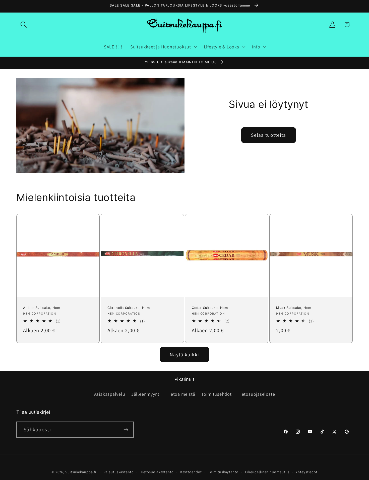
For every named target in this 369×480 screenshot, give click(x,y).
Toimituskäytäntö (223, 471)
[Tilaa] (126, 430)
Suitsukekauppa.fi (80, 471)
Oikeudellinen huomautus (267, 471)
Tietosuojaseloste (256, 394)
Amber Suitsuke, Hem (41, 308)
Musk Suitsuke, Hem (293, 308)
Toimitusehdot (216, 394)
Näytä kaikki (184, 354)
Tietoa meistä (181, 394)
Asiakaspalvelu (109, 394)
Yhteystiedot (307, 471)
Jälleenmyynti (146, 394)
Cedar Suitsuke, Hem (210, 308)
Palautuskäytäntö (118, 471)
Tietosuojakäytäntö (157, 471)
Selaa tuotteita (268, 135)
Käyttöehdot (191, 471)
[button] (23, 24)
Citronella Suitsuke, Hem (128, 308)
